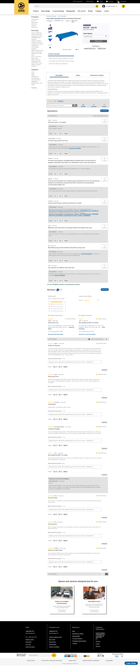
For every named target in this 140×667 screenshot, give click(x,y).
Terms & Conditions (54, 646)
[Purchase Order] (82, 656)
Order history (52, 642)
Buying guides (76, 636)
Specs (78, 75)
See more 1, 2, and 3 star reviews (87, 334)
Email (101, 1)
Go (54, 655)
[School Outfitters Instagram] (101, 656)
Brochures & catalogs (77, 633)
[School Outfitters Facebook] (98, 656)
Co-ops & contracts (77, 638)
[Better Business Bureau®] (122, 656)
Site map (98, 646)
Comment (104, 370)
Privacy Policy (31, 660)
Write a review (105, 290)
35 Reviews (61, 101)
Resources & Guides (97, 75)
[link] (57, 21)
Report (66, 133)
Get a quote (123, 1)
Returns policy (52, 644)
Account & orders (110, 6)
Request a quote (30, 639)
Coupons (74, 643)
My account (52, 639)
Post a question (104, 110)
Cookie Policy (72, 660)
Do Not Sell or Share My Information (52, 660)
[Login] (104, 6)
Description (59, 75)
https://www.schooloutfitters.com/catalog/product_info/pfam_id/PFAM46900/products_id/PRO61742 (73, 210)
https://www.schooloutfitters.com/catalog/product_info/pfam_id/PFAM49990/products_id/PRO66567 (73, 214)
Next (50, 47)
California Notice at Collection (91, 660)
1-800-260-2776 (89, 1)
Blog (73, 631)
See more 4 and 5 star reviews (55, 334)
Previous (50, 25)
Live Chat (111, 1)
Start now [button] (61, 610)
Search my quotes (30, 646)
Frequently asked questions (79, 641)
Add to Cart (98, 41)
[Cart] (123, 6)
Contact (55, 637)
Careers (98, 643)
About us (98, 641)
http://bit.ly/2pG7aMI (87, 253)
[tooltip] (55, 290)
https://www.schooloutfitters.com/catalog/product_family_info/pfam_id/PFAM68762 (69, 215)
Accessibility (109, 660)
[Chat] (107, 1)
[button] (105, 121)
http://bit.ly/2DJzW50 (60, 275)
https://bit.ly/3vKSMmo (75, 148)
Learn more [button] (94, 610)
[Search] (97, 6)
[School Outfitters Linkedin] (103, 656)
